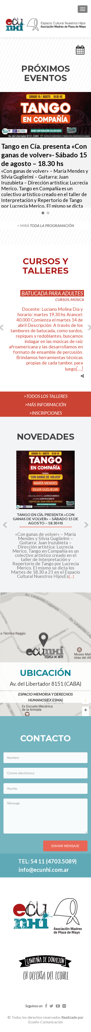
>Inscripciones (45, 413)
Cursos (62, 299)
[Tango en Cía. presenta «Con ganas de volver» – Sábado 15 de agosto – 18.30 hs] (45, 480)
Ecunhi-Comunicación (45, 1022)
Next (85, 150)
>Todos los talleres (45, 396)
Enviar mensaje (65, 846)
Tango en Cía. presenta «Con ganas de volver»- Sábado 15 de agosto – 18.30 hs (44, 154)
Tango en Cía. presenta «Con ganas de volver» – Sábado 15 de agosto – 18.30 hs (45, 518)
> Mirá (45, 225)
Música (77, 299)
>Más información (45, 404)
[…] (79, 368)
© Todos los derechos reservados (34, 1017)
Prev (6, 150)
